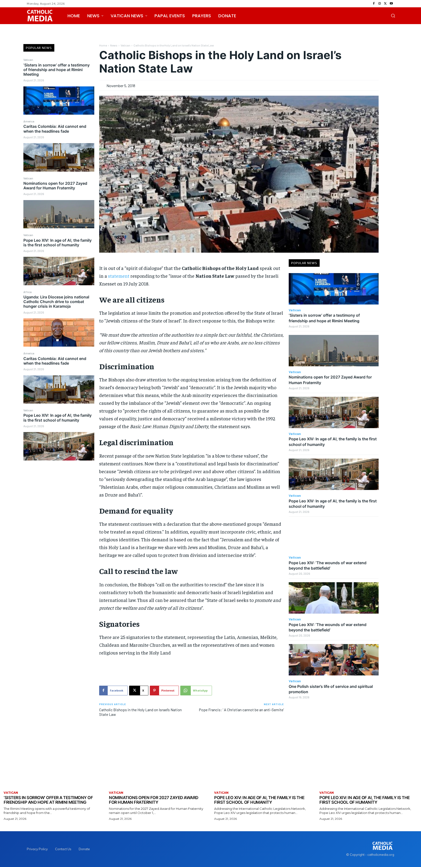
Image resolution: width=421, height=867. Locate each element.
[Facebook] (374, 4)
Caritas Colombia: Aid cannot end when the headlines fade (54, 128)
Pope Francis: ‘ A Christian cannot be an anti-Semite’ (241, 709)
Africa (27, 292)
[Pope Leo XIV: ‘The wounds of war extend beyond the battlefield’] (334, 536)
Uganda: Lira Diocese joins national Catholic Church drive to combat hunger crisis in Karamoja (56, 302)
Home (103, 45)
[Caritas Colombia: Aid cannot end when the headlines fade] (58, 157)
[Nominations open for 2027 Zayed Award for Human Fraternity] (58, 214)
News (113, 45)
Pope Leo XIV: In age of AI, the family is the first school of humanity (57, 242)
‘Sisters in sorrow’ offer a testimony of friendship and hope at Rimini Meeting (56, 70)
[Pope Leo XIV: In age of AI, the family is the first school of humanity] (58, 271)
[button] (393, 15)
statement (118, 276)
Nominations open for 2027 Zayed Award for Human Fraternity (55, 185)
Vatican (28, 59)
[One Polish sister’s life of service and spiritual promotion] (334, 659)
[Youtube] (391, 4)
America (28, 121)
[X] (385, 4)
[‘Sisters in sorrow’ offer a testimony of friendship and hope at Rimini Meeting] (58, 100)
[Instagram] (380, 4)
